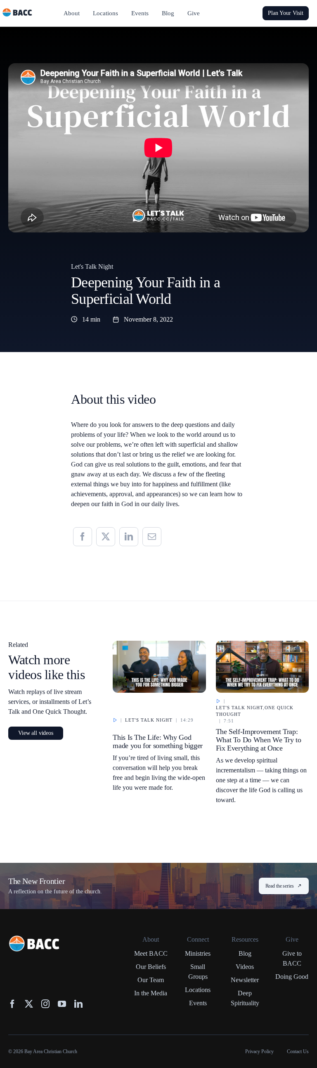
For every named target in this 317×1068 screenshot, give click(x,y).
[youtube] (62, 1004)
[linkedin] (78, 1004)
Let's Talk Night (92, 266)
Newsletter (245, 979)
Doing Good (291, 976)
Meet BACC (151, 953)
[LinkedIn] (128, 536)
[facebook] (12, 1004)
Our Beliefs (151, 966)
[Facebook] (82, 536)
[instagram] (45, 1004)
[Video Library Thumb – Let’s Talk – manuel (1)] (159, 644)
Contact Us (298, 1051)
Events (198, 1002)
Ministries (198, 953)
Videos (245, 966)
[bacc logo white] (34, 939)
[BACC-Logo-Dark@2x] (17, 11)
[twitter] (29, 1004)
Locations (198, 989)
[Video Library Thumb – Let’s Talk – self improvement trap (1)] (262, 644)
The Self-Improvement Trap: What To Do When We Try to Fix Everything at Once (258, 739)
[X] (105, 536)
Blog (245, 953)
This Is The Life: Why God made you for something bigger (158, 741)
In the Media (150, 993)
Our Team (150, 979)
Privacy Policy (259, 1051)
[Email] (151, 536)
